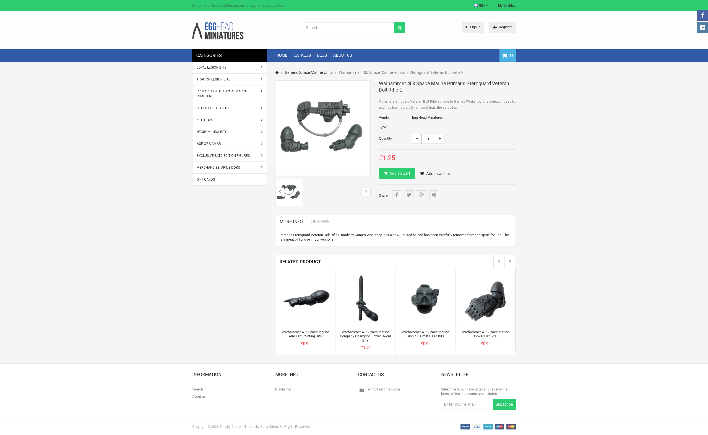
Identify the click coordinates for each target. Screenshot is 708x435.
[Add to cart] (295, 339)
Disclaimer (283, 389)
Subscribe (504, 404)
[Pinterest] (434, 194)
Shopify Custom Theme (237, 427)
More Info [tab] (291, 221)
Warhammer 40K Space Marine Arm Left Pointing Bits (305, 334)
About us (199, 396)
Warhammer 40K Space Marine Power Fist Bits (485, 334)
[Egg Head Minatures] (218, 31)
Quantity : (386, 138)
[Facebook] (702, 15)
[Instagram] (702, 27)
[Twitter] (409, 194)
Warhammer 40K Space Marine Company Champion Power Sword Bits (365, 336)
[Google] (421, 194)
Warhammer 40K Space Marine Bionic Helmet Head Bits (425, 334)
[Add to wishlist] (315, 339)
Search (197, 389)
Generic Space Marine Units (309, 72)
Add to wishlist (439, 173)
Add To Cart (399, 173)
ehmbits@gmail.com (384, 389)
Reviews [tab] (320, 221)
